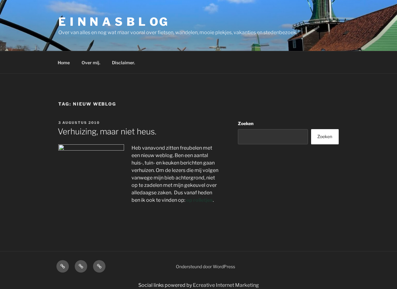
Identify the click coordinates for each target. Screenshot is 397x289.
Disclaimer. (123, 62)
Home (64, 62)
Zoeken (245, 123)
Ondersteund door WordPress (205, 266)
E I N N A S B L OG (113, 22)
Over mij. (91, 62)
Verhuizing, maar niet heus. (107, 131)
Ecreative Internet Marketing (226, 285)
